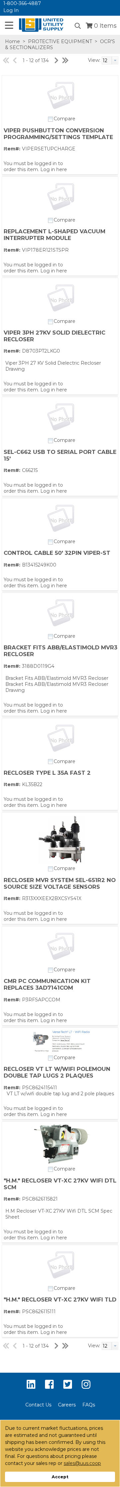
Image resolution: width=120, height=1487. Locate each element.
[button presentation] (115, 60)
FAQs (88, 1405)
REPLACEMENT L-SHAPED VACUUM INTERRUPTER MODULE (54, 234)
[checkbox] (50, 119)
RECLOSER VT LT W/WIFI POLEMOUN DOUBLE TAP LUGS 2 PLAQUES (57, 1072)
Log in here (53, 169)
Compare (64, 119)
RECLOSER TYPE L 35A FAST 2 (47, 772)
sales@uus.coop (82, 1463)
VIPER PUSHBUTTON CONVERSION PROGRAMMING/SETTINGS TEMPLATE (58, 133)
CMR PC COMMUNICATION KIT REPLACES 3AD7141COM (47, 984)
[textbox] (107, 60)
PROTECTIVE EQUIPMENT (60, 41)
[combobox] (110, 60)
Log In (11, 10)
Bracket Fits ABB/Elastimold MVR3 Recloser (56, 678)
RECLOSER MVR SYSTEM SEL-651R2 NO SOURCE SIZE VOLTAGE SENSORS (60, 883)
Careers (67, 1405)
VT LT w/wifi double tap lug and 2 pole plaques (60, 1094)
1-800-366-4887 (22, 3)
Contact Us (38, 1405)
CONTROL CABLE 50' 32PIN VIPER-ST (57, 552)
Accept (60, 1476)
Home (12, 41)
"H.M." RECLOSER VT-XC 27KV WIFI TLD (60, 1299)
